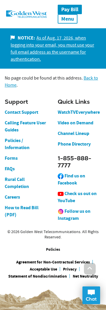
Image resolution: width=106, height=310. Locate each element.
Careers (12, 197)
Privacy (70, 269)
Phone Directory (74, 144)
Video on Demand (75, 123)
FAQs (10, 169)
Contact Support (21, 112)
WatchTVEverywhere (79, 112)
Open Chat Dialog (91, 295)
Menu (67, 18)
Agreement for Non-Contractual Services (53, 262)
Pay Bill (69, 9)
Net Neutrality (85, 276)
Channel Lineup (73, 133)
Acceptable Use (43, 269)
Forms (11, 158)
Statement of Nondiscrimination (37, 276)
